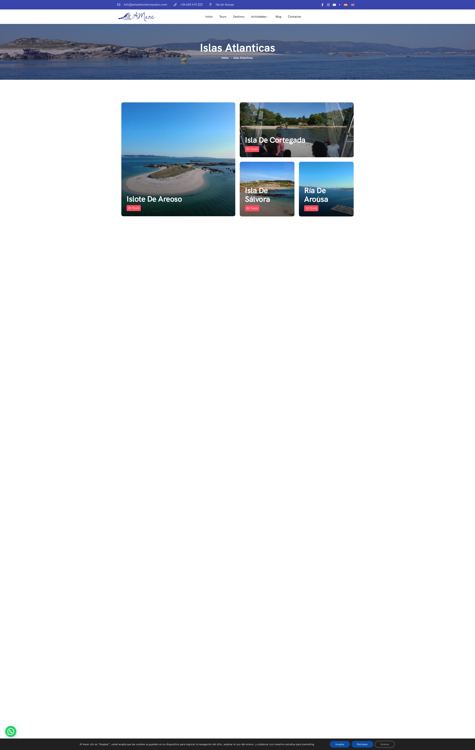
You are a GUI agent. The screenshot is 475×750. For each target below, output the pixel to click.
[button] (10, 731)
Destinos (238, 17)
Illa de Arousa (225, 4)
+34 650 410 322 (191, 4)
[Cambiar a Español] (345, 4)
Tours (222, 17)
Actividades (258, 17)
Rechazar (362, 744)
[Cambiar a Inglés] (352, 4)
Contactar (294, 17)
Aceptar (339, 744)
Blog (278, 17)
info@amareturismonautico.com (145, 4)
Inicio (209, 17)
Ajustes (384, 744)
